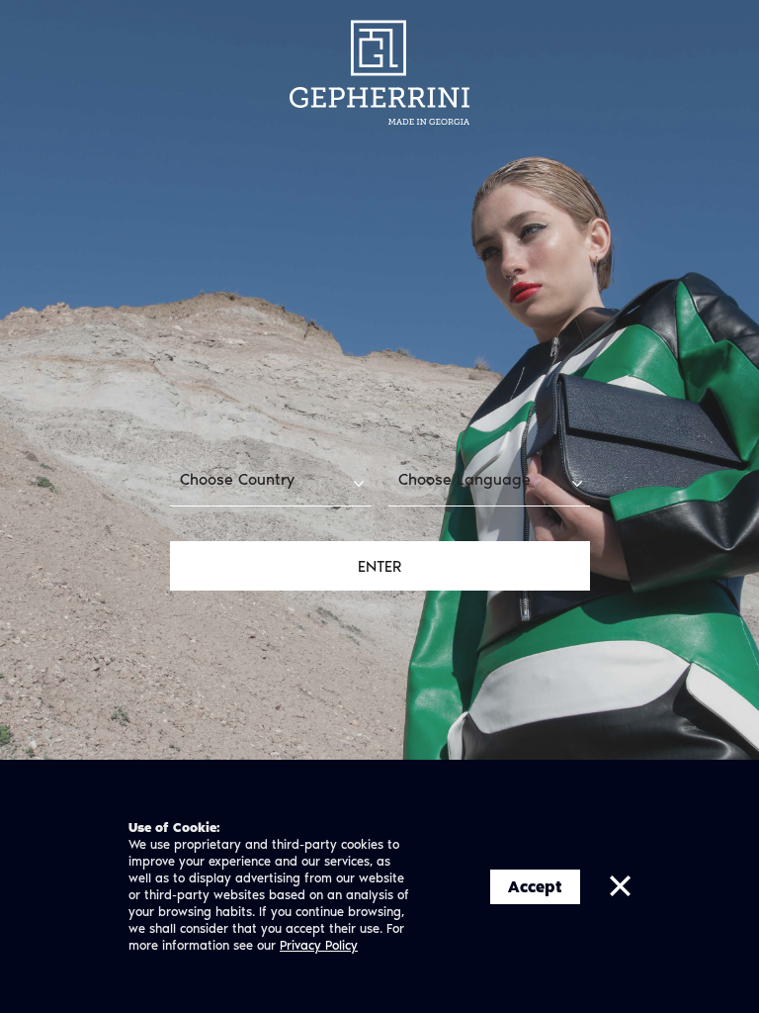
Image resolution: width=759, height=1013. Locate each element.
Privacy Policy (319, 945)
